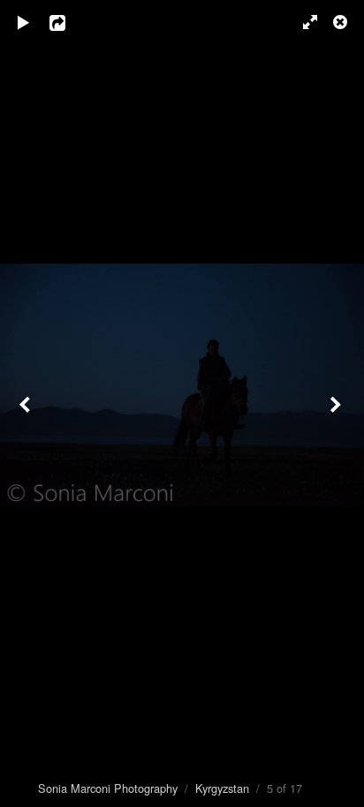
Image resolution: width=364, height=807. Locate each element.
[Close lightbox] (342, 22)
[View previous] (26, 403)
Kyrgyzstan (222, 788)
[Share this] (70, 22)
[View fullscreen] (302, 22)
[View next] (337, 403)
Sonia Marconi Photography (108, 788)
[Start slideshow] (24, 22)
